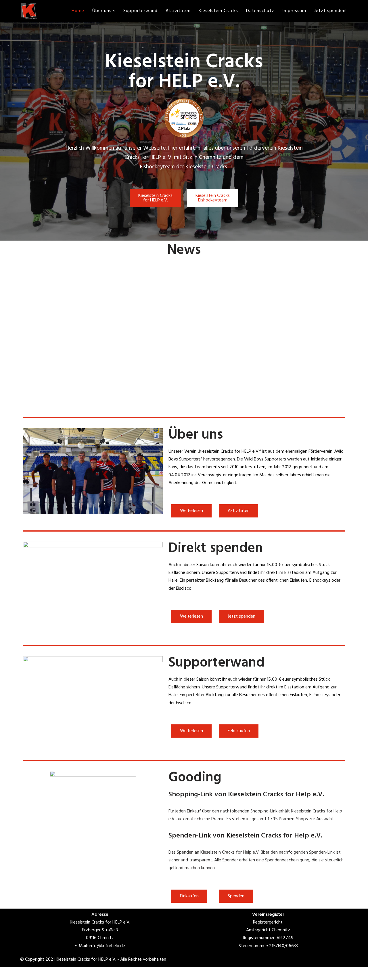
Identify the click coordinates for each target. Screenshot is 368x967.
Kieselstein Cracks (218, 11)
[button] (114, 11)
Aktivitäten (178, 11)
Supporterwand (140, 11)
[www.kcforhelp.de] (28, 11)
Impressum (294, 11)
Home (78, 11)
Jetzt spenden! (330, 11)
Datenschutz (260, 11)
